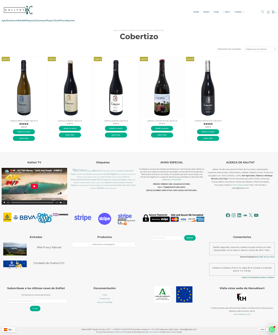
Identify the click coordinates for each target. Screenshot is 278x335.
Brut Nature (112, 171)
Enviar (35, 308)
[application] (34, 186)
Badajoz (90, 171)
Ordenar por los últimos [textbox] (256, 49)
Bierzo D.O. (98, 170)
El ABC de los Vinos (266, 257)
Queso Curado (99, 182)
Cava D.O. (129, 171)
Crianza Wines (97, 174)
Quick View (23, 138)
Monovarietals (77, 179)
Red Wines (90, 185)
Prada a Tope (90, 182)
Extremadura (122, 174)
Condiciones (104, 299)
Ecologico (112, 174)
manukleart (154, 332)
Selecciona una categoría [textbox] (104, 244)
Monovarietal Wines (93, 180)
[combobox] (260, 49)
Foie (128, 174)
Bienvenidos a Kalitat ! (265, 277)
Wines (100, 188)
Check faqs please (240, 185)
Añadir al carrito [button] (23, 132)
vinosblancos (93, 188)
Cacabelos (120, 171)
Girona (79, 177)
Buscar (190, 238)
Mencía (126, 177)
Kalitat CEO (247, 277)
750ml (83, 170)
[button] (11, 218)
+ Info (226, 12)
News (206, 12)
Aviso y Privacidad (173, 180)
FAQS (216, 12)
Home (196, 12)
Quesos (108, 182)
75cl (75, 170)
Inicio (116, 30)
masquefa (120, 177)
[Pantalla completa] (64, 202)
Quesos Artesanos (119, 182)
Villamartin (126, 185)
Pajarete (124, 180)
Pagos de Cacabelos (111, 180)
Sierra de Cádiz (115, 185)
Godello (84, 177)
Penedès (82, 182)
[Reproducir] (4, 202)
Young (106, 188)
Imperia (89, 177)
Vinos (133, 185)
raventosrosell (81, 185)
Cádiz (104, 174)
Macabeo (114, 177)
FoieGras (133, 174)
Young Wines (112, 188)
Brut (105, 171)
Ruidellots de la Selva (101, 185)
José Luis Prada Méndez (102, 177)
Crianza (88, 174)
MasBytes (118, 332)
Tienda (238, 12)
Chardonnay (80, 174)
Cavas (73, 174)
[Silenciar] (61, 202)
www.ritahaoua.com (242, 314)
